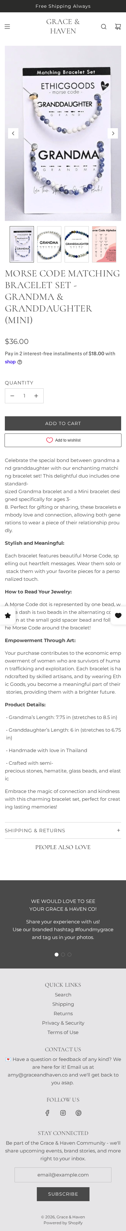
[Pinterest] (78, 1113)
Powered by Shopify (63, 1222)
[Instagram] (63, 1113)
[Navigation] (7, 26)
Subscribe (63, 1194)
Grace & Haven (63, 26)
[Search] (104, 26)
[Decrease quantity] (12, 396)
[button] (13, 133)
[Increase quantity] (36, 396)
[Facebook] (47, 1113)
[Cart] (118, 26)
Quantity (19, 383)
